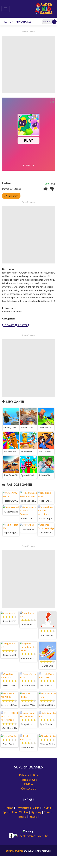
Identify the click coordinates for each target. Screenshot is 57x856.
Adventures (23, 807)
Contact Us (28, 788)
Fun (14, 812)
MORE (46, 21)
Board (22, 816)
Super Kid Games (14, 850)
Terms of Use (28, 779)
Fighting (36, 812)
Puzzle (32, 816)
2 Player (22, 325)
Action (9, 807)
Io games (9, 325)
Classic (48, 812)
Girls (36, 807)
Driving (46, 807)
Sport (6, 812)
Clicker (23, 812)
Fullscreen (13, 195)
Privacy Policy (28, 775)
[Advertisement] (28, 64)
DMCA (28, 784)
